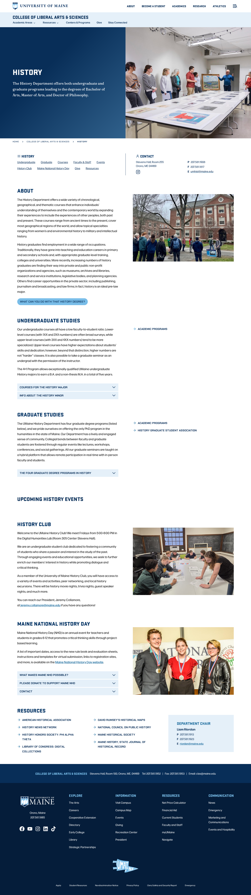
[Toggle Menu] (234, 6)
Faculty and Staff (172, 825)
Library (73, 839)
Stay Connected (117, 22)
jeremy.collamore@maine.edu (40, 605)
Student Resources (78, 885)
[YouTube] (29, 828)
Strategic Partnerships (82, 847)
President (121, 839)
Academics (179, 6)
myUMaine (168, 832)
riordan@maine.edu (192, 743)
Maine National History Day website (79, 662)
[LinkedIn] (45, 828)
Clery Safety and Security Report (162, 885)
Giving (119, 825)
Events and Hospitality (221, 829)
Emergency (215, 810)
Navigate (167, 839)
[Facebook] (22, 828)
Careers (74, 810)
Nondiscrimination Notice (106, 885)
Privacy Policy (133, 885)
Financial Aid (169, 810)
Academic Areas (22, 22)
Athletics (219, 6)
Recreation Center (126, 832)
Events (119, 817)
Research (199, 6)
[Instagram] (138, 172)
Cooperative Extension (82, 817)
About (131, 6)
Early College (77, 832)
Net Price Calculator (174, 802)
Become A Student (153, 6)
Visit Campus (123, 802)
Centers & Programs (78, 22)
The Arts (74, 802)
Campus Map (123, 810)
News (211, 802)
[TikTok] (53, 828)
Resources (49, 22)
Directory (74, 825)
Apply (58, 885)
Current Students (172, 817)
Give (99, 22)
